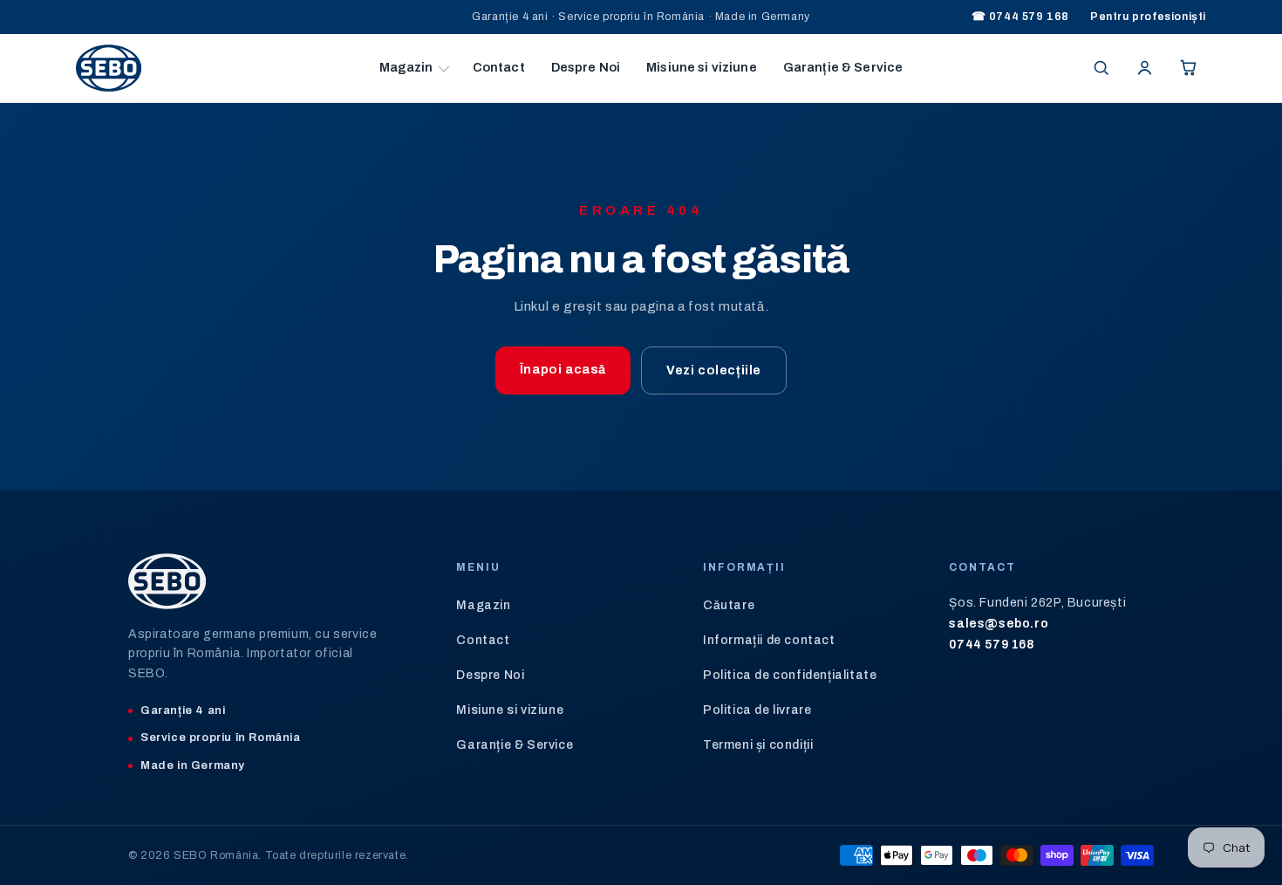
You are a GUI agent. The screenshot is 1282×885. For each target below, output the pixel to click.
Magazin (406, 67)
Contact (499, 67)
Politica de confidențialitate (789, 675)
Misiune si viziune (701, 67)
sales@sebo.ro (998, 623)
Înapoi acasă (563, 369)
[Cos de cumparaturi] (1187, 68)
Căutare (728, 605)
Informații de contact (769, 640)
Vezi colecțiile (713, 370)
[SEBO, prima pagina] (221, 68)
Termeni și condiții (758, 744)
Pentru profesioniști (1148, 16)
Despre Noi (585, 67)
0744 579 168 (991, 644)
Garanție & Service (843, 67)
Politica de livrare (757, 710)
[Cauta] (1100, 68)
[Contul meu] (1144, 68)
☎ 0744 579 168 (1020, 16)
